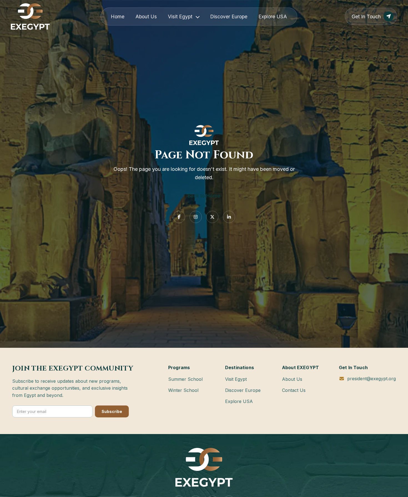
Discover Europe (228, 16)
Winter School (183, 390)
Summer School (185, 379)
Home (117, 16)
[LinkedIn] (229, 217)
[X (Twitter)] (212, 217)
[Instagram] (196, 217)
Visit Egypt (180, 16)
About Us (146, 16)
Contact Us (294, 390)
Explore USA (272, 16)
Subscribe (112, 411)
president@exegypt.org (371, 378)
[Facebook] (179, 217)
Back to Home (204, 196)
